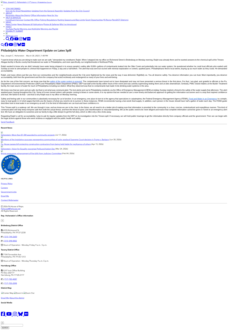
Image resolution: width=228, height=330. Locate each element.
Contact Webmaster (9, 200)
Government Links (9, 192)
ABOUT (9, 13)
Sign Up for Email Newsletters (18, 11)
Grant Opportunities (94, 20)
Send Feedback (7, 122)
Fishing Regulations (48, 20)
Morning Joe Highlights (30, 29)
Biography (10, 15)
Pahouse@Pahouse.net (10, 209)
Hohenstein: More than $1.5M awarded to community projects (28, 135)
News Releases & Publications (30, 24)
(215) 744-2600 (10, 237)
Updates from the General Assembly (47, 11)
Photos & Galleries (51, 24)
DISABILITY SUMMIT (14, 31)
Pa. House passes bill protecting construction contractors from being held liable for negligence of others (46, 144)
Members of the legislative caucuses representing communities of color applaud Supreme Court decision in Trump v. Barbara (55, 139)
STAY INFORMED (13, 8)
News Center (11, 24)
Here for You (52, 15)
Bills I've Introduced (68, 24)
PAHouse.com (12, 36)
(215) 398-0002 (10, 241)
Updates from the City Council (76, 11)
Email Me (5, 196)
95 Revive (107, 20)
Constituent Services (14, 20)
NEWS (8, 22)
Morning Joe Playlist (49, 29)
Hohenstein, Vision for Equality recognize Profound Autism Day (28, 149)
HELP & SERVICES (13, 17)
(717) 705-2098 (10, 283)
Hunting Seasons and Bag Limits (71, 20)
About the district (16, 298)
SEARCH (5, 328)
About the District (22, 15)
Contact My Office (32, 20)
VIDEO (9, 27)
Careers (4, 188)
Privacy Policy (6, 183)
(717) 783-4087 (10, 279)
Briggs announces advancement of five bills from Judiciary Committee (31, 153)
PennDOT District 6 (120, 20)
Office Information (39, 15)
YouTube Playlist (12, 29)
